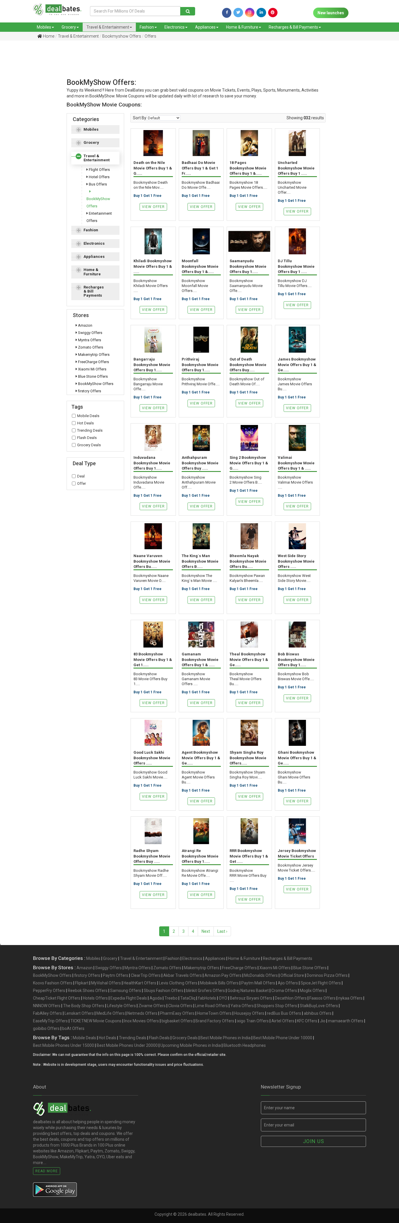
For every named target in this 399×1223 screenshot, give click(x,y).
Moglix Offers (312, 990)
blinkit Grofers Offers (205, 990)
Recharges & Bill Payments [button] (94, 291)
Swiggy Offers (89, 332)
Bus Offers (97, 184)
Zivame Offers (152, 1005)
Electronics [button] (94, 243)
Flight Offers (99, 169)
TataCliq (187, 998)
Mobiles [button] (91, 129)
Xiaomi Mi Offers (91, 369)
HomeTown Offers (214, 1013)
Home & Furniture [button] (92, 271)
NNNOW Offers (46, 1005)
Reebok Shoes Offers (87, 990)
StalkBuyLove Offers (319, 1005)
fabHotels (207, 998)
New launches (331, 13)
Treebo (171, 998)
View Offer (153, 207)
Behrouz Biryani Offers (251, 998)
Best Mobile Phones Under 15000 (63, 1045)
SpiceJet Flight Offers (321, 983)
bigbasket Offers (177, 1021)
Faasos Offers (322, 998)
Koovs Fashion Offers (52, 983)
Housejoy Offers (249, 1013)
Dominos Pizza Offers (327, 975)
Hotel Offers (99, 177)
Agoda (156, 998)
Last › (222, 931)
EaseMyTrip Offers (50, 1021)
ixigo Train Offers (253, 1021)
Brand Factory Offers (214, 1021)
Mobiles (44, 27)
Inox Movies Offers (141, 1021)
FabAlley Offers (47, 1013)
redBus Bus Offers (284, 1013)
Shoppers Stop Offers (276, 1005)
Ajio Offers (288, 983)
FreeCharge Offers (93, 362)
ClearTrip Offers (146, 975)
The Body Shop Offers (83, 1005)
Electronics (174, 27)
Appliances (205, 27)
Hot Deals (85, 423)
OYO (223, 998)
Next (206, 931)
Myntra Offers (89, 340)
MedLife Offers (110, 1013)
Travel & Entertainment (107, 27)
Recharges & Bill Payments (293, 27)
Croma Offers (284, 990)
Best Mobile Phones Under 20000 (127, 1045)
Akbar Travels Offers (182, 975)
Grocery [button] (91, 142)
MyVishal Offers (106, 983)
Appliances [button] (94, 256)
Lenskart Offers (79, 1013)
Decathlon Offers (291, 998)
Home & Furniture (242, 27)
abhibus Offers (318, 1013)
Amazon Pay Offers (223, 975)
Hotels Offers (95, 998)
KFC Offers (307, 1021)
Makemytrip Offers (93, 354)
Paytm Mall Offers (258, 983)
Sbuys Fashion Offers (163, 990)
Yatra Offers (242, 1005)
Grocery (69, 27)
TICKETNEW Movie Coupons (96, 1021)
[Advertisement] (195, 65)
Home (48, 36)
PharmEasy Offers (177, 1013)
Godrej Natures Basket (248, 990)
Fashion (147, 27)
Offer (81, 483)
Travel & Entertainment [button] (97, 158)
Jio (322, 1021)
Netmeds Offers (142, 1013)
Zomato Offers (90, 347)
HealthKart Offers (140, 983)
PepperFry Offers (49, 990)
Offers (150, 36)
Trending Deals (90, 430)
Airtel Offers (282, 1021)
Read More (46, 1171)
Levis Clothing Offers (178, 983)
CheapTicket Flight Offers (56, 998)
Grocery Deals (89, 445)
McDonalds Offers (261, 975)
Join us (313, 1141)
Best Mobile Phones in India (225, 1037)
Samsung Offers (125, 990)
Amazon (84, 325)
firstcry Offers (89, 391)
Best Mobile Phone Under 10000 (282, 1037)
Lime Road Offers (211, 1005)
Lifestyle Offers (121, 1005)
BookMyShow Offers (98, 202)
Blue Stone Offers (92, 376)
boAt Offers (73, 1028)
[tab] (95, 129)
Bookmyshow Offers (121, 36)
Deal (81, 476)
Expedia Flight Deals (128, 998)
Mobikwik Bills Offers (219, 983)
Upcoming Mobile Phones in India (190, 1045)
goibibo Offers (46, 1028)
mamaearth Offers (345, 1021)
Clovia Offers (180, 1005)
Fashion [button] (91, 230)
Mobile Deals (88, 416)
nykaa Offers (350, 998)
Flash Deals (87, 437)
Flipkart (82, 983)
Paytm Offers (115, 975)
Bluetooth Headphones (244, 1045)
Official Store (292, 975)
